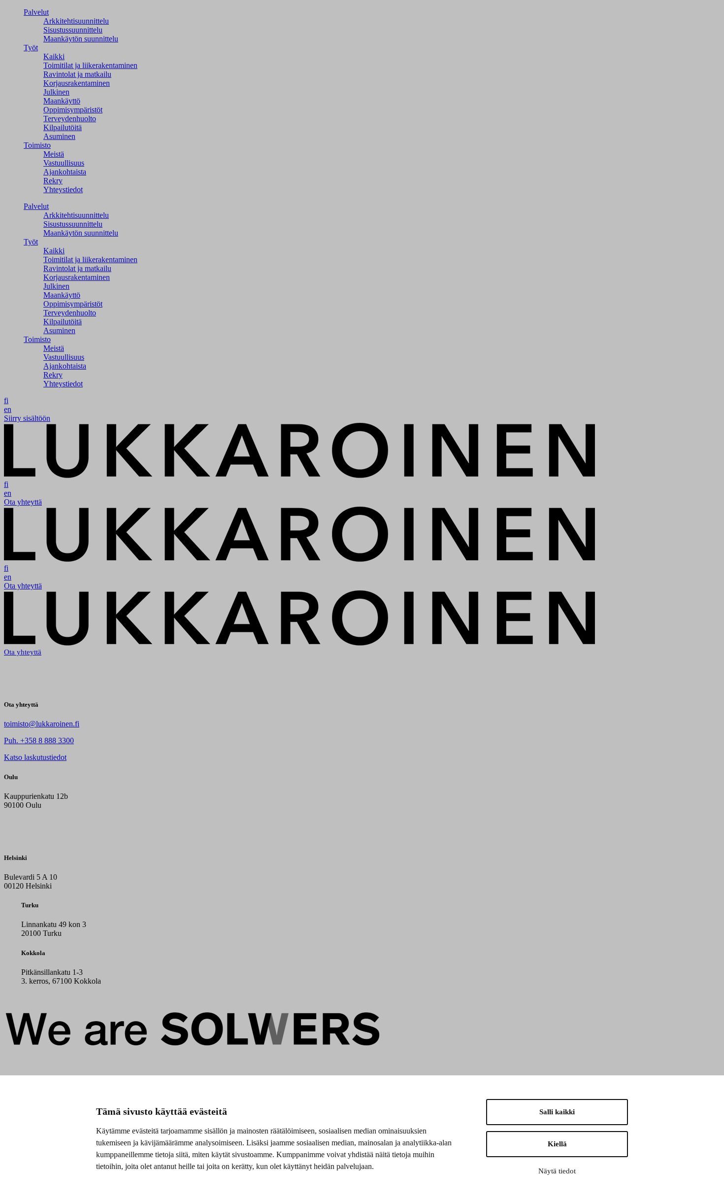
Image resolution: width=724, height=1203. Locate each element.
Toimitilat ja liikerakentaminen (90, 65)
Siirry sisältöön (27, 418)
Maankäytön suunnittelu (80, 38)
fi (6, 400)
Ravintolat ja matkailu (77, 74)
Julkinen (56, 92)
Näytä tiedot (557, 1171)
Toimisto (37, 145)
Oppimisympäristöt (72, 109)
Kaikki (54, 56)
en (7, 409)
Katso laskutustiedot (35, 757)
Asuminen (59, 136)
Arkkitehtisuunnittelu (76, 21)
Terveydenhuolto (69, 118)
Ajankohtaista (64, 172)
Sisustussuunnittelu (72, 30)
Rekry (53, 180)
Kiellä (557, 1144)
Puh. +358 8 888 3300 (39, 740)
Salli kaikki (557, 1112)
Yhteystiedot (63, 189)
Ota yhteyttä (23, 502)
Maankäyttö (61, 101)
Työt (31, 47)
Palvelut (36, 12)
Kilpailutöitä (62, 127)
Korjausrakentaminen (76, 83)
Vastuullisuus (63, 163)
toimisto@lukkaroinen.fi (41, 724)
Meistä (53, 154)
